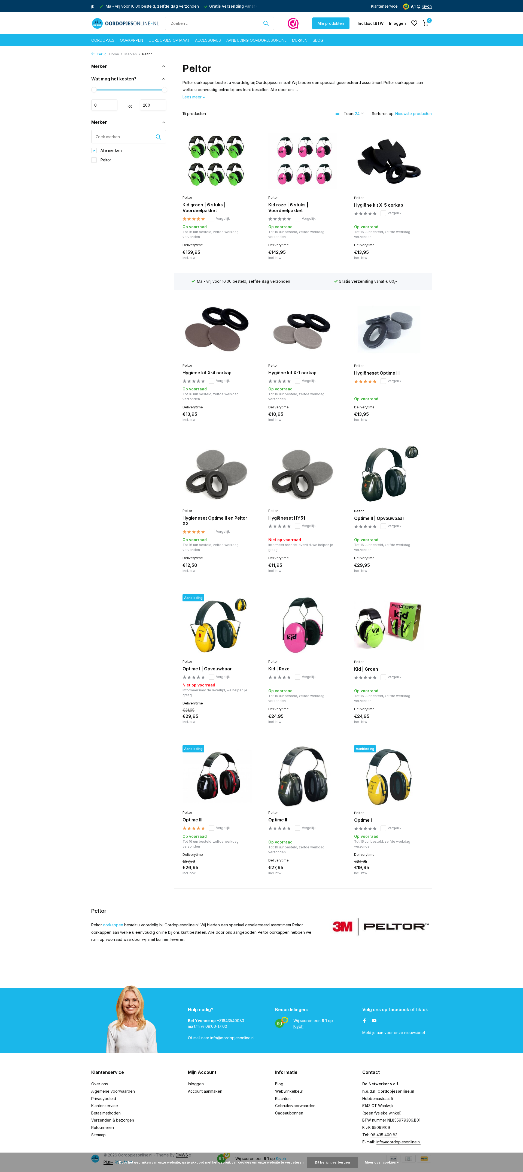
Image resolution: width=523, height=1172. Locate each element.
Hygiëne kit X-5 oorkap (378, 205)
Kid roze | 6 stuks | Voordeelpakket (288, 207)
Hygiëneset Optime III (377, 373)
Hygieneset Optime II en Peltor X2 (215, 520)
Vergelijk (223, 218)
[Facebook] (364, 1021)
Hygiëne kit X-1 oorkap (292, 372)
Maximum (153, 105)
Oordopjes (102, 40)
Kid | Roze (279, 668)
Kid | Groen (366, 669)
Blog (318, 40)
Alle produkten (331, 23)
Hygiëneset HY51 (286, 518)
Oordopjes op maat (169, 40)
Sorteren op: (383, 113)
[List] (337, 113)
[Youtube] (374, 1021)
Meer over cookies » (382, 1162)
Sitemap (98, 1134)
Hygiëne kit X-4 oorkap (207, 372)
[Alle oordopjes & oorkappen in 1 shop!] (125, 23)
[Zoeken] (266, 23)
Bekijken (325, 572)
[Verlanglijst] (414, 23)
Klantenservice (384, 6)
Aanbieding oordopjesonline (256, 40)
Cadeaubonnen (289, 1113)
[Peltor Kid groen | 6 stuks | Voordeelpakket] (217, 161)
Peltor (105, 160)
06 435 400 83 (383, 1134)
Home (114, 54)
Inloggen (196, 1083)
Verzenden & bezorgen (112, 1120)
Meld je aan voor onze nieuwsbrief (393, 1032)
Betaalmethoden (106, 1113)
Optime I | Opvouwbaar (207, 668)
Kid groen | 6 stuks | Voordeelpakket (204, 207)
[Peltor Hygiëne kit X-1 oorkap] (302, 329)
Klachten (283, 1098)
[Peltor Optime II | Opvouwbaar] (389, 474)
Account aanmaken (205, 1091)
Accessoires (208, 40)
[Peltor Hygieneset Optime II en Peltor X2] (217, 474)
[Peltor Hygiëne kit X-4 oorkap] (217, 329)
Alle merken (110, 150)
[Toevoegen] (242, 259)
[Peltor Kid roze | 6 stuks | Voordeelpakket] (302, 161)
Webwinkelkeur (289, 1091)
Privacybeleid (103, 1098)
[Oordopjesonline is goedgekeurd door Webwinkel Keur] (293, 23)
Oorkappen (131, 40)
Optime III (192, 819)
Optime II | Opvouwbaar (379, 518)
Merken (299, 40)
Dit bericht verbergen (332, 1162)
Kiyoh (427, 6)
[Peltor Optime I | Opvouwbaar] (217, 625)
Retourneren (102, 1127)
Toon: (349, 113)
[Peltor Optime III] (217, 776)
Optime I (363, 820)
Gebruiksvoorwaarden (295, 1105)
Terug (101, 54)
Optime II (277, 819)
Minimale (104, 105)
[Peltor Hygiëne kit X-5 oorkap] (389, 161)
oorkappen (113, 925)
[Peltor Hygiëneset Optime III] (389, 329)
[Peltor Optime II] (302, 776)
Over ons (99, 1083)
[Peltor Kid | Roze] (302, 625)
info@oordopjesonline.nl (398, 1142)
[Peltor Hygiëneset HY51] (302, 474)
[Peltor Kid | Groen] (389, 625)
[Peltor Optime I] (389, 776)
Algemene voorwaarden (113, 1091)
